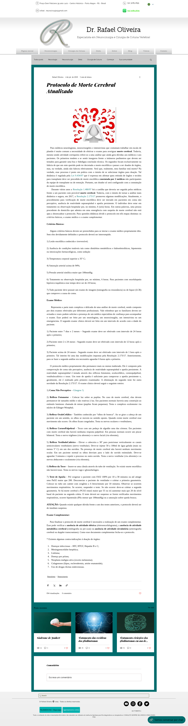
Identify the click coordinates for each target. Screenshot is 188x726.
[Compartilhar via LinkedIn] (60, 585)
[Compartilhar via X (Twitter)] (54, 585)
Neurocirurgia (67, 60)
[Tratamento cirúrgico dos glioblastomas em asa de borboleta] (135, 622)
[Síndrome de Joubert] (52, 622)
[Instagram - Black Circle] (133, 703)
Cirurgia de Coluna (94, 60)
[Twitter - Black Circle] (146, 703)
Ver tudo (151, 608)
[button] (151, 60)
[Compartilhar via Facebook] (48, 585)
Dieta (80, 60)
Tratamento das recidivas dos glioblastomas (92, 639)
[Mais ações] (139, 77)
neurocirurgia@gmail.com (56, 11)
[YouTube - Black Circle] (126, 703)
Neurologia (52, 60)
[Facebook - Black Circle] (139, 703)
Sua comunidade (125, 60)
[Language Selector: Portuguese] (150, 4)
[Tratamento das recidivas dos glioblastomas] (94, 622)
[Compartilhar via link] (66, 585)
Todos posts (38, 60)
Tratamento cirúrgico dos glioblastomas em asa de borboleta (134, 639)
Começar (110, 60)
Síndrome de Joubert (48, 637)
